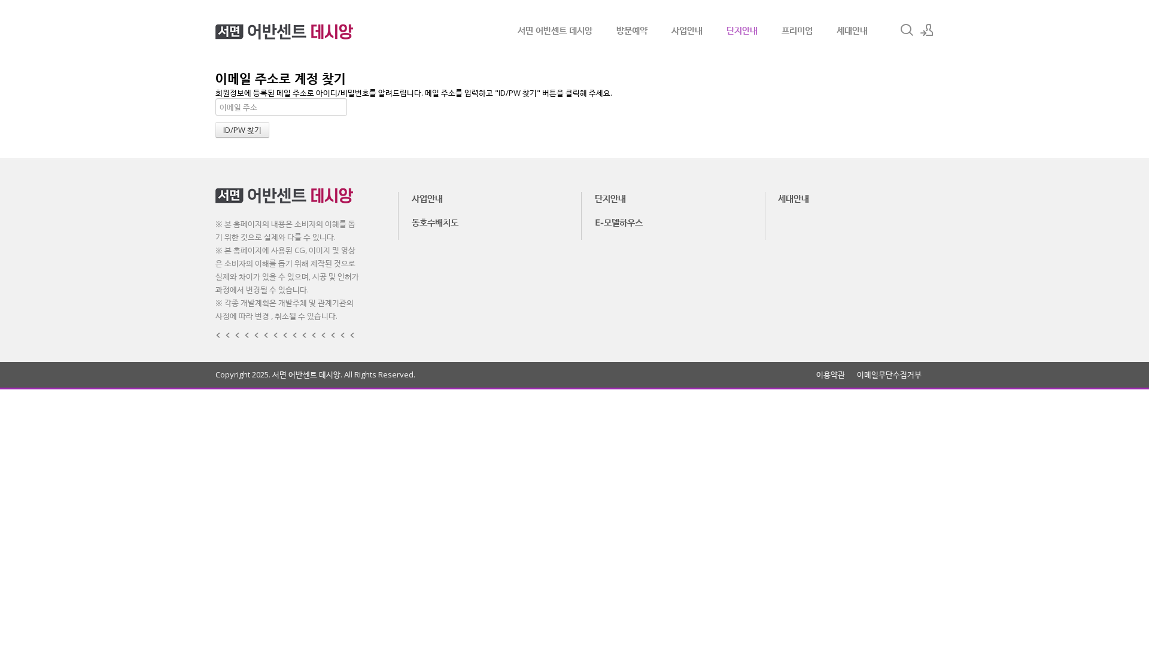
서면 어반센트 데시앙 (555, 30)
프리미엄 (797, 30)
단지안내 (742, 30)
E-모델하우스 (619, 222)
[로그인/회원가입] (927, 29)
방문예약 (632, 30)
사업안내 (687, 30)
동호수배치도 (435, 222)
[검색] (906, 29)
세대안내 (852, 30)
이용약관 (830, 374)
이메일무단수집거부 (889, 374)
